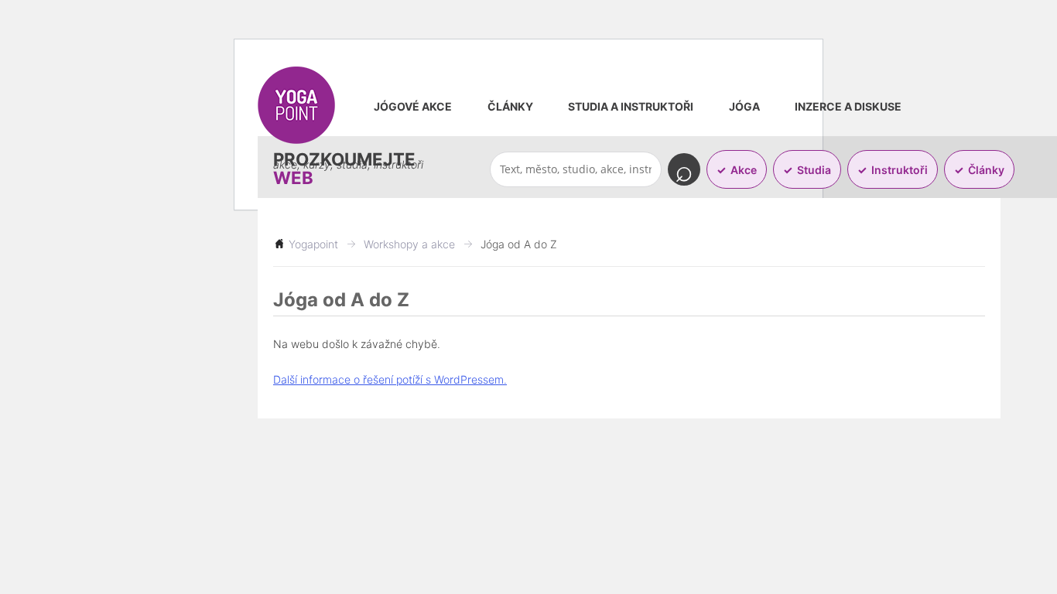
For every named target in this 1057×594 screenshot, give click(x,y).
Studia (814, 169)
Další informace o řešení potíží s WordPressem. (390, 379)
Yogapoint (313, 244)
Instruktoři (899, 169)
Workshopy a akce (409, 244)
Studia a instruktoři (630, 106)
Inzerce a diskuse (848, 106)
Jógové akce (413, 106)
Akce (743, 169)
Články (510, 106)
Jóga (744, 106)
